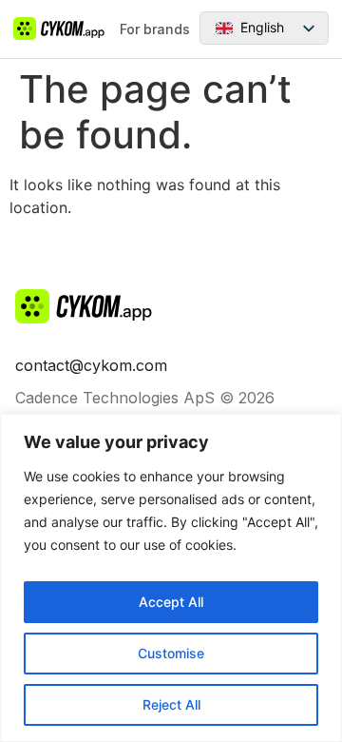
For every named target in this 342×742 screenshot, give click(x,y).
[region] (171, 578)
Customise (171, 653)
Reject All (171, 704)
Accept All (171, 602)
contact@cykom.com (91, 365)
